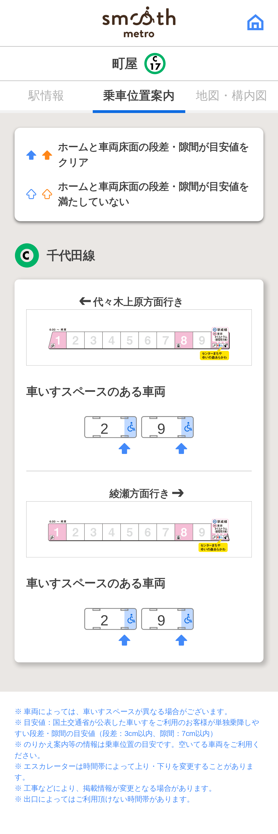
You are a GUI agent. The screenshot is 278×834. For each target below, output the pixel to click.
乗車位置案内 (139, 95)
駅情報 (46, 95)
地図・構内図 (231, 95)
